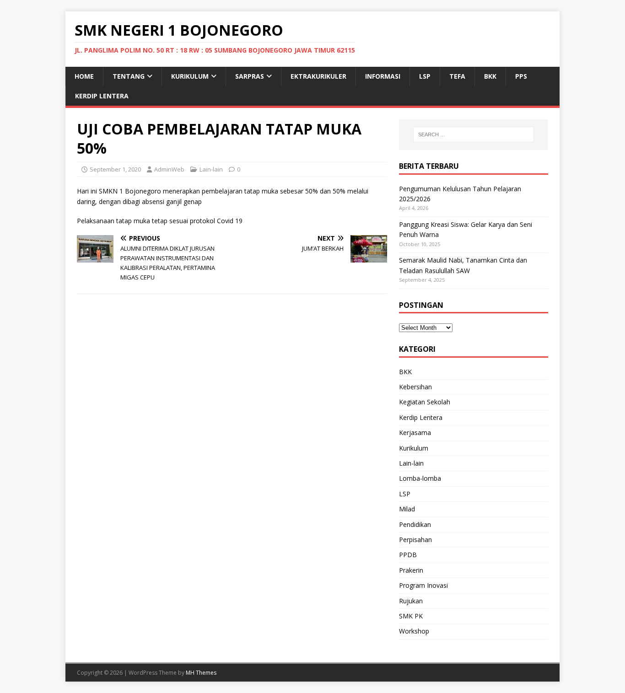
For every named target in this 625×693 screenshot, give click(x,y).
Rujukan (411, 600)
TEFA (457, 76)
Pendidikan (415, 524)
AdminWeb (169, 169)
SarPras (249, 76)
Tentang (129, 76)
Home (84, 76)
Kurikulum (190, 76)
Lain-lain (211, 169)
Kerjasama (415, 432)
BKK (490, 76)
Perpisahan (415, 539)
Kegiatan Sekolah (424, 402)
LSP (425, 76)
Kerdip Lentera (102, 95)
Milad (407, 509)
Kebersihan (415, 386)
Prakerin (411, 570)
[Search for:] (473, 134)
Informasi (382, 76)
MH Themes (201, 673)
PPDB (408, 554)
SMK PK (411, 616)
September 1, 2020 (115, 169)
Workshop (414, 631)
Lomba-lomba (420, 478)
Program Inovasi (423, 585)
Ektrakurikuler (318, 76)
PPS (521, 76)
